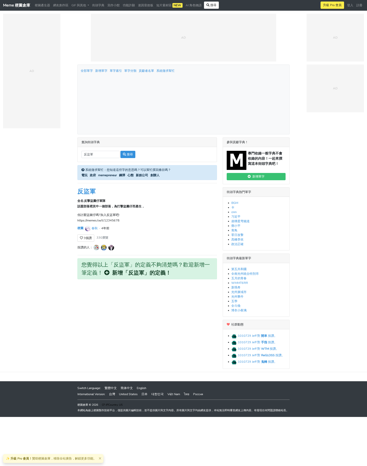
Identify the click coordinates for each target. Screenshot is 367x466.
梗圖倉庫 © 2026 (87, 405)
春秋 (95, 228)
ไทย (186, 394)
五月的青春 (239, 278)
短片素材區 (168, 5)
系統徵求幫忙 (165, 71)
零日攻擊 (237, 235)
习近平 (235, 217)
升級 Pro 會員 (332, 5)
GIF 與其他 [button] (79, 5)
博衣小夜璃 (239, 310)
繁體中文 (111, 388)
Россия (198, 394)
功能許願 (129, 5)
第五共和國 (239, 269)
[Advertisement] (183, 102)
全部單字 (87, 71)
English (141, 388)
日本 (144, 394)
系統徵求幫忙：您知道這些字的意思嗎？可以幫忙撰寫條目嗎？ (127, 170)
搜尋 (129, 154)
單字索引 (116, 71)
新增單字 (101, 71)
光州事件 (237, 297)
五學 (234, 301)
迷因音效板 (145, 5)
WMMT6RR (239, 283)
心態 (130, 175)
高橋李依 (237, 239)
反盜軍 (86, 191)
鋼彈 (122, 175)
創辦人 (155, 175)
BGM (234, 203)
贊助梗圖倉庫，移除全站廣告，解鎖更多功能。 (51, 458)
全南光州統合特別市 (245, 274)
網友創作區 (60, 5)
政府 (93, 175)
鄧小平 (235, 226)
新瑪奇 (235, 287)
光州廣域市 (239, 292)
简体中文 (127, 388)
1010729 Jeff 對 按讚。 (257, 336)
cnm (234, 212)
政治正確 (237, 244)
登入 (350, 5)
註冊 (359, 5)
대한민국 (157, 394)
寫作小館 (113, 5)
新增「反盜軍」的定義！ (140, 272)
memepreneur (107, 175)
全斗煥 (235, 306)
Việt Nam (173, 394)
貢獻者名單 (146, 71)
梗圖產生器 (42, 5)
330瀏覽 (102, 238)
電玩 (84, 175)
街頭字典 (98, 5)
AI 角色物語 (194, 5)
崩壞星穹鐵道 (240, 221)
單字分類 (130, 71)
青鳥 (234, 230)
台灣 (112, 394)
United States (128, 394)
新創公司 (142, 175)
